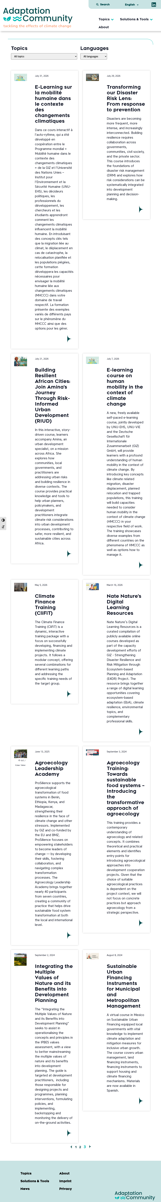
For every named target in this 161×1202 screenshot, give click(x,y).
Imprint (65, 1181)
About (64, 1173)
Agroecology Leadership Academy (51, 769)
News (25, 1189)
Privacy (65, 1189)
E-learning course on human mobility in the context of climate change (125, 387)
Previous (71, 1147)
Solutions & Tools (34, 1181)
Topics (25, 1173)
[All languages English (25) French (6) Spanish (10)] (93, 56)
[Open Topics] (112, 19)
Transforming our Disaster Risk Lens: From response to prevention (126, 99)
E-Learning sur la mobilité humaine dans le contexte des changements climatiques (53, 104)
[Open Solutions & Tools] (151, 19)
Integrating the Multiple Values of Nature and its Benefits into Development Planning (54, 983)
